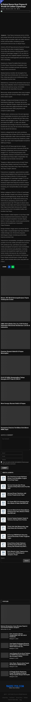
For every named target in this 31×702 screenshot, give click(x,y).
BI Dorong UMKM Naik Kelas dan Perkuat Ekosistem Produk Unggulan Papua (18, 536)
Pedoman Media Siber (13, 699)
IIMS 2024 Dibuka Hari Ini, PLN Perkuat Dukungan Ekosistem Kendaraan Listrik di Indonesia (15, 325)
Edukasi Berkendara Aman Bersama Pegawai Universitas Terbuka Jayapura (14, 626)
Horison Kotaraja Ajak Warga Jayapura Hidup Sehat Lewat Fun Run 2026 (18, 486)
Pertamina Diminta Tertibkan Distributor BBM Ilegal (15, 428)
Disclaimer (12, 697)
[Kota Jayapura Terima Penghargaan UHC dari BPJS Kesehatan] (5, 635)
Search (3, 558)
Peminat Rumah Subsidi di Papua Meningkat (12, 352)
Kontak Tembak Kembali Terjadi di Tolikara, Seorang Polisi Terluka (17, 519)
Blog (21, 699)
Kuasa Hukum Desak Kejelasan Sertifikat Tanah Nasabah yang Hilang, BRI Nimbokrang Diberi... (17, 544)
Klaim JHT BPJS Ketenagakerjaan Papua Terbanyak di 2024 (15, 298)
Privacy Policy (19, 697)
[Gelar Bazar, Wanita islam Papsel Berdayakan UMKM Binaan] (5, 665)
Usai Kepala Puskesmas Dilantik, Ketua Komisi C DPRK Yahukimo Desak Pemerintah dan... (19, 645)
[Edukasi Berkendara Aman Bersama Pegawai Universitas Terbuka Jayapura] (15, 614)
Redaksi (26, 697)
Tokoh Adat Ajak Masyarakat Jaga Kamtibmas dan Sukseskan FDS (17, 527)
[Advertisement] (15, 581)
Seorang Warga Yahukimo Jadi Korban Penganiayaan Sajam (16, 494)
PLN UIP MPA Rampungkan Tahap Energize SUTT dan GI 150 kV (13, 378)
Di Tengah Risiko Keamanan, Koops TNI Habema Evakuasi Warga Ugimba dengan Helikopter (20, 673)
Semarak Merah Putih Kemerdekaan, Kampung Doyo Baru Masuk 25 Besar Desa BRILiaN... (18, 511)
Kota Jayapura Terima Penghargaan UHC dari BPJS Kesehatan (18, 635)
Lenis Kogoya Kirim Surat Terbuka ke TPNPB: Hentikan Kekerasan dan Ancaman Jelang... (20, 655)
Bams (3, 8)
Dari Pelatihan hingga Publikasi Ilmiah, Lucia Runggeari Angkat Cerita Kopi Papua (17, 478)
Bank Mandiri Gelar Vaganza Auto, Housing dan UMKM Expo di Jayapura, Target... (17, 553)
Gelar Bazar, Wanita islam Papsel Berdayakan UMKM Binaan (19, 663)
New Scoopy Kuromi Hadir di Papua (13, 403)
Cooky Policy (5, 697)
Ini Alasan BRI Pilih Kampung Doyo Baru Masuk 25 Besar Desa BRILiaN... (18, 502)
